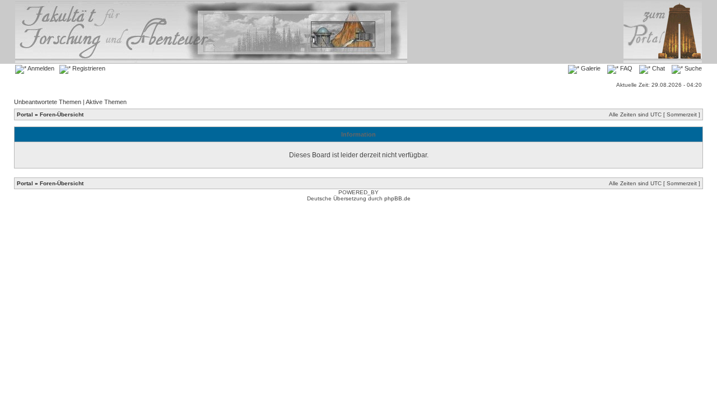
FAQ (625, 68)
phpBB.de (397, 198)
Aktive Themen (106, 102)
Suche (692, 68)
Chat (657, 68)
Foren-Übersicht (61, 114)
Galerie (589, 68)
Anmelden (40, 68)
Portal (25, 114)
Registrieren (88, 68)
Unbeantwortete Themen (47, 102)
